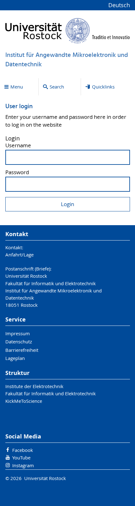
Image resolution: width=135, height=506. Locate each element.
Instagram (23, 465)
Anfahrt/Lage (19, 254)
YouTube (21, 457)
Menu (16, 86)
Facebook (22, 450)
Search (57, 86)
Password (17, 172)
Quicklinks (103, 86)
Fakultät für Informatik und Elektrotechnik (50, 393)
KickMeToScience (23, 401)
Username (18, 145)
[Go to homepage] (67, 30)
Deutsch (119, 5)
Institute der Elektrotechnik (34, 386)
